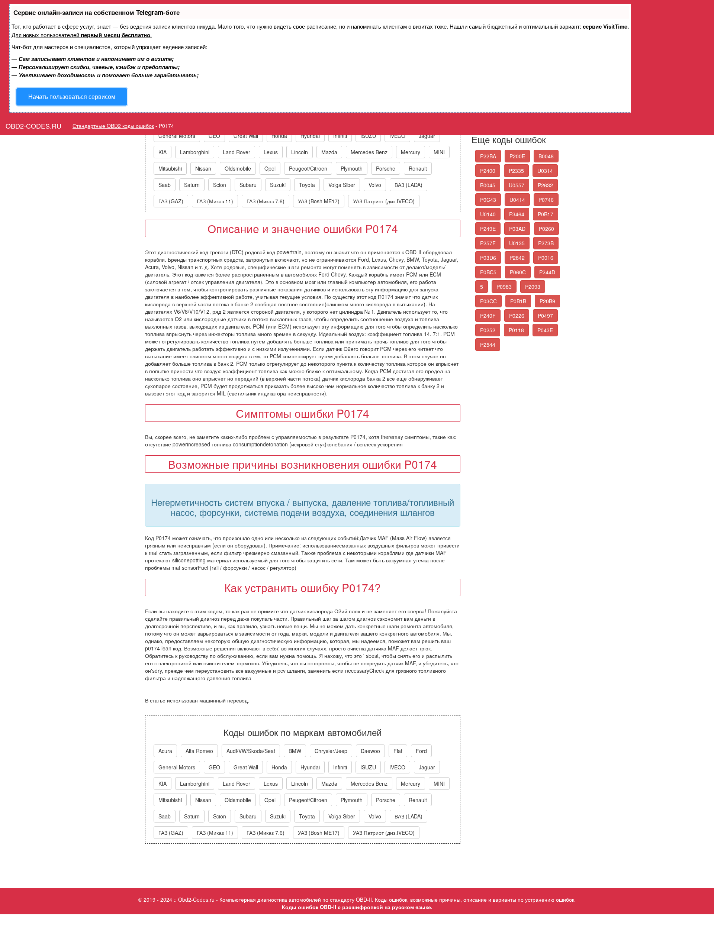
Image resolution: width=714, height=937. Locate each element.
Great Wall (246, 135)
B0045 (487, 185)
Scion (219, 184)
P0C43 (488, 199)
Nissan (203, 168)
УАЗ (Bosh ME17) (319, 201)
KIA (162, 152)
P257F (488, 243)
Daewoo (370, 751)
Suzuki (278, 184)
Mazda (329, 152)
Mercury (410, 152)
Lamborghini (194, 152)
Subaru (248, 184)
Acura (165, 751)
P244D (547, 272)
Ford (421, 751)
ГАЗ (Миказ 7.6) (265, 201)
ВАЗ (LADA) (408, 184)
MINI (439, 152)
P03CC (488, 301)
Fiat (397, 751)
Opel (270, 168)
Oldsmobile (238, 168)
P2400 (487, 170)
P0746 (546, 199)
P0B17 (545, 214)
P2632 (545, 185)
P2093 (532, 286)
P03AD (517, 228)
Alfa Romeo (199, 751)
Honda (279, 135)
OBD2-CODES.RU (33, 125)
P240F (488, 315)
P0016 (545, 257)
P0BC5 (488, 272)
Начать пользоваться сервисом (71, 96)
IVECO (397, 135)
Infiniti (340, 135)
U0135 (517, 243)
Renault (418, 168)
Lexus (271, 152)
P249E (488, 228)
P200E (517, 156)
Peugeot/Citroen (308, 168)
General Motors (176, 135)
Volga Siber (341, 184)
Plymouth (352, 168)
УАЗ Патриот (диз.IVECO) (384, 201)
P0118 (516, 330)
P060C (518, 272)
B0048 (546, 156)
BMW (295, 751)
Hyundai (310, 135)
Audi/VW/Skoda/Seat (250, 751)
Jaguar (427, 135)
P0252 (487, 330)
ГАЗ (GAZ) (170, 201)
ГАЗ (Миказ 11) (215, 201)
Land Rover (236, 152)
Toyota (307, 184)
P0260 (546, 228)
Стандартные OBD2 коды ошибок (113, 125)
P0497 (545, 315)
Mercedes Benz (369, 152)
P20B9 (547, 301)
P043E (545, 330)
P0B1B (518, 301)
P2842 (517, 257)
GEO (214, 135)
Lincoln (299, 152)
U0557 (516, 185)
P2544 (487, 344)
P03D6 (488, 257)
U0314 (545, 170)
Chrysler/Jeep (331, 751)
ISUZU (368, 135)
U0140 (488, 214)
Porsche (385, 168)
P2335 (516, 170)
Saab (164, 184)
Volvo (375, 184)
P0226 (516, 315)
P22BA (488, 156)
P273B (546, 243)
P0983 (504, 286)
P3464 (516, 214)
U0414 (517, 199)
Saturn (192, 184)
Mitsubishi (170, 168)
